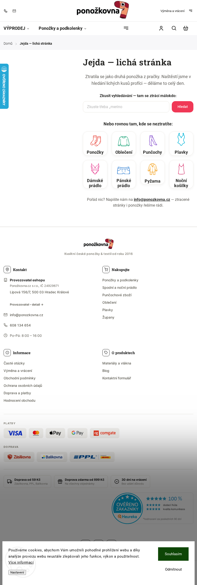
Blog (105, 371)
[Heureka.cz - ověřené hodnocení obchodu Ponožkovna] (152, 509)
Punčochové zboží (116, 295)
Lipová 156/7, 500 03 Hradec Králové (39, 292)
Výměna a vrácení (172, 11)
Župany (108, 317)
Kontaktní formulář (116, 378)
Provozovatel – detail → (26, 304)
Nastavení (17, 572)
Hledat (183, 107)
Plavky (107, 310)
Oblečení (109, 302)
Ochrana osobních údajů (23, 385)
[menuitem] (19, 28)
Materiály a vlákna (116, 363)
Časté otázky (14, 363)
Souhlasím (173, 554)
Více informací (21, 562)
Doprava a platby (17, 393)
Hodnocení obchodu (19, 400)
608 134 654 (20, 325)
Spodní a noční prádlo (119, 287)
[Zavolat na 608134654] (7, 11)
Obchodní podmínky (20, 378)
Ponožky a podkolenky (120, 280)
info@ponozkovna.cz (152, 199)
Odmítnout (173, 569)
